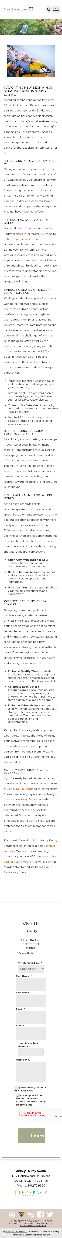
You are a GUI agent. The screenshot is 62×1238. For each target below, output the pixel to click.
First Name (23, 976)
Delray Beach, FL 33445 (31, 1180)
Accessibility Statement (33, 1225)
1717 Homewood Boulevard (31, 1176)
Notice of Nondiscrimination (15, 1231)
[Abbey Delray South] (18, 9)
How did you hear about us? (28, 1045)
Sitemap (28, 1223)
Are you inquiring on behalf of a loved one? (31, 1089)
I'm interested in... (30, 963)
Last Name (23, 992)
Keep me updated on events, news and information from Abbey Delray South (30, 1100)
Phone (21, 1025)
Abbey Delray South (31, 1171)
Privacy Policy (45, 1223)
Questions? (23, 1059)
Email (20, 1009)
